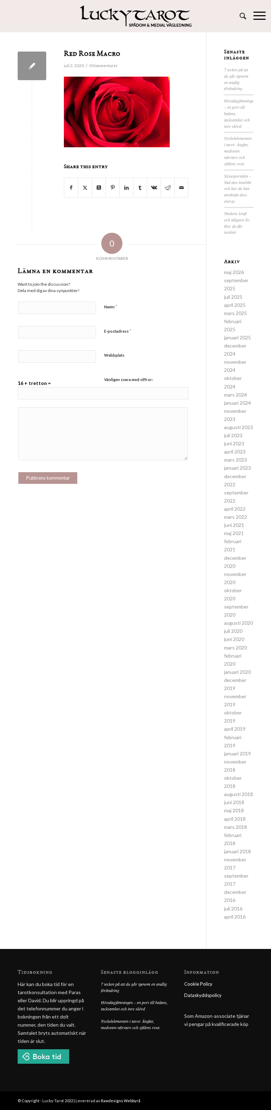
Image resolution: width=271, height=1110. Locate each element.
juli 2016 (233, 909)
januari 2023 (237, 468)
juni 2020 (234, 639)
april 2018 (235, 819)
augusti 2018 (238, 794)
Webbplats (114, 355)
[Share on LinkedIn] (126, 187)
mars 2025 (235, 313)
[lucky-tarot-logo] (136, 16)
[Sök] (239, 16)
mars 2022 (235, 517)
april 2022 (235, 509)
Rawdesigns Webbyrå (120, 1100)
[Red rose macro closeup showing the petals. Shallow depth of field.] (32, 66)
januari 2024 (237, 403)
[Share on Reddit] (167, 187)
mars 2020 (235, 648)
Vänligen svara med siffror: (128, 379)
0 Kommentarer (103, 65)
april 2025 (235, 305)
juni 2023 (234, 443)
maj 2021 (234, 533)
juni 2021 (234, 525)
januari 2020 (237, 672)
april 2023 (235, 452)
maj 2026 (234, 272)
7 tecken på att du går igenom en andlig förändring (236, 79)
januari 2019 (237, 753)
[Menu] (256, 16)
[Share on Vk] (154, 187)
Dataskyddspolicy (203, 995)
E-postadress (117, 331)
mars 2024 (235, 395)
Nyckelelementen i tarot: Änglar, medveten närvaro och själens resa (238, 150)
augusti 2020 (238, 623)
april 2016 (235, 917)
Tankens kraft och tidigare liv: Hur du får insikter (237, 222)
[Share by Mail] (181, 187)
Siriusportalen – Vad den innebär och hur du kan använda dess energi (238, 188)
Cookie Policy (198, 984)
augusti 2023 (238, 427)
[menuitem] (239, 16)
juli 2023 (233, 435)
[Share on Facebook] (71, 187)
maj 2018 (234, 810)
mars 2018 (235, 827)
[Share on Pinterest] (112, 187)
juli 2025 (233, 297)
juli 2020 (233, 631)
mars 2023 (235, 460)
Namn (110, 306)
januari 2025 (237, 337)
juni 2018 (234, 802)
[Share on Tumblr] (140, 187)
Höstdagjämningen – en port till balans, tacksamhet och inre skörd (134, 1005)
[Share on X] (85, 187)
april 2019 (235, 729)
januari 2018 (237, 851)
